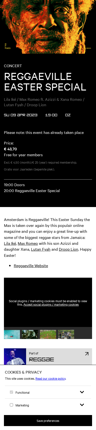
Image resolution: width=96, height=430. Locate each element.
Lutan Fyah (40, 249)
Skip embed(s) (71, 266)
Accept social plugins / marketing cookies (51, 304)
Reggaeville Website (31, 265)
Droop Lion (68, 249)
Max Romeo (28, 243)
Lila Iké (10, 243)
